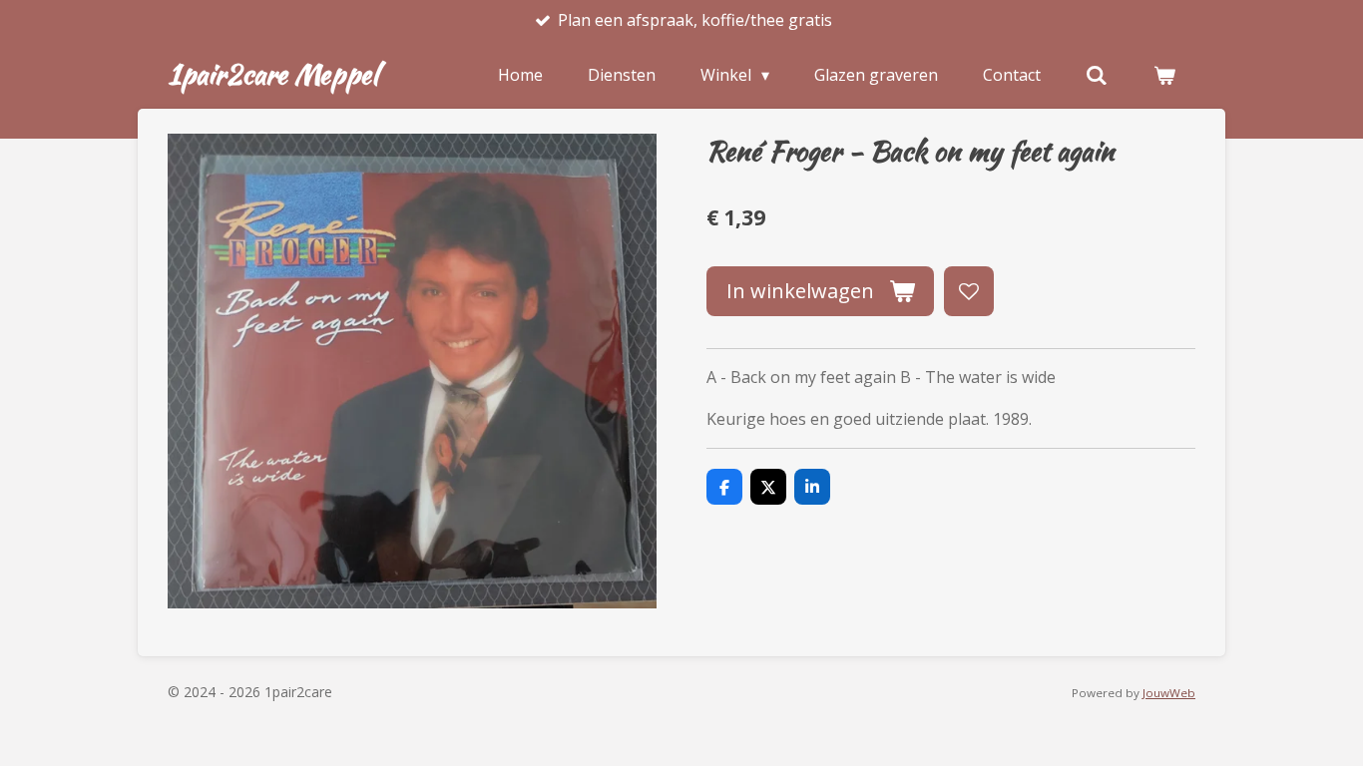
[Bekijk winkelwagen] (1164, 75)
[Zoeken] (1097, 75)
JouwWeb (1168, 692)
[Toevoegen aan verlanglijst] (969, 291)
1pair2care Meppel (273, 74)
